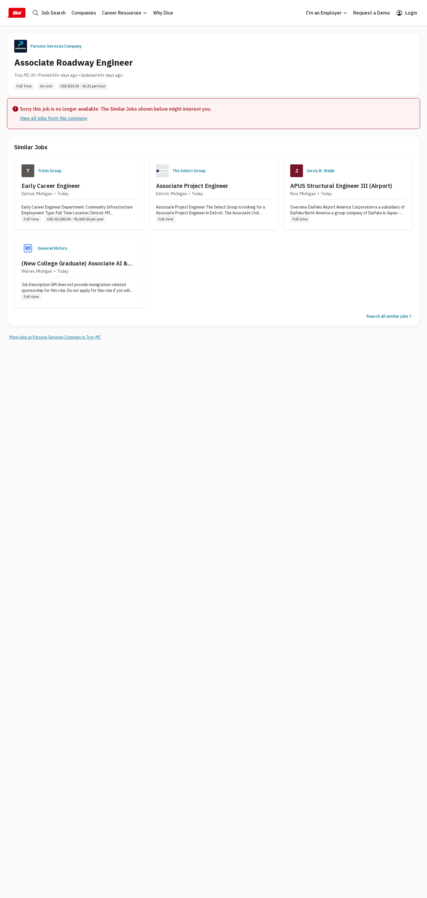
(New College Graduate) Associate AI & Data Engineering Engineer (74, 263)
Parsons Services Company (56, 46)
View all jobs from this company (53, 118)
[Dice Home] (16, 13)
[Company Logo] (27, 170)
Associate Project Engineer (192, 186)
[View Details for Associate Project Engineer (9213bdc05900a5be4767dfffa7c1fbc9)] (213, 193)
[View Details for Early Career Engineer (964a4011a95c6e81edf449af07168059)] (79, 193)
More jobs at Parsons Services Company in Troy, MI (55, 337)
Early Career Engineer (50, 186)
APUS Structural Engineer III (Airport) (341, 186)
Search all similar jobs (387, 316)
